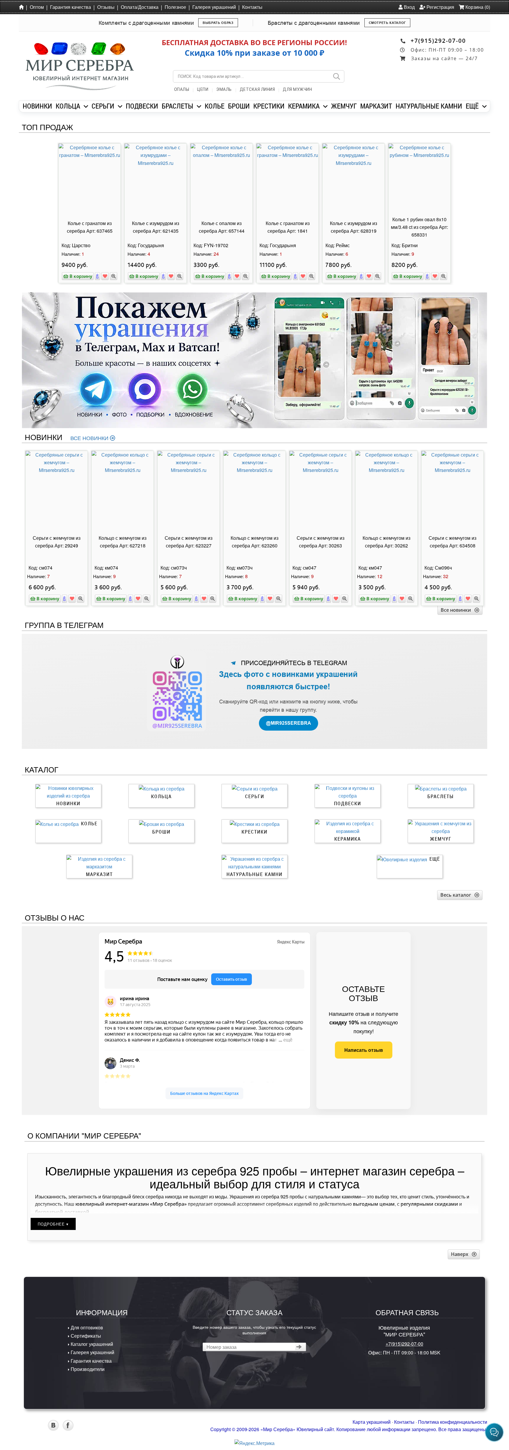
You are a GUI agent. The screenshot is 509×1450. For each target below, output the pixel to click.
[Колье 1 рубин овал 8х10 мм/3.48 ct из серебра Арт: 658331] (419, 179)
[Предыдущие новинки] (21, 494)
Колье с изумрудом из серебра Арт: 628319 (353, 227)
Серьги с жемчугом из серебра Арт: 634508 (452, 541)
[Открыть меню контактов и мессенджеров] (494, 1432)
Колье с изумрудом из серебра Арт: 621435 (155, 227)
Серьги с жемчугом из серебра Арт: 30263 (320, 541)
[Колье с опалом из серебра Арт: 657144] (221, 179)
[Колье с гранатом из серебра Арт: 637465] (89, 179)
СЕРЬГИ (103, 106)
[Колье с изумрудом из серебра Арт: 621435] (155, 179)
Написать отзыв (363, 1050)
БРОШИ (239, 106)
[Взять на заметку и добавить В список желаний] (72, 599)
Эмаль (224, 89)
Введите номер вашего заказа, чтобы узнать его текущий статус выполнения (254, 1329)
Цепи (202, 89)
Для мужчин (297, 89)
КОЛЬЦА (68, 106)
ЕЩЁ (472, 106)
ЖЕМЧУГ (344, 106)
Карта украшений (372, 1421)
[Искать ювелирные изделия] (336, 76)
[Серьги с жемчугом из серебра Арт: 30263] (320, 486)
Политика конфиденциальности (452, 1421)
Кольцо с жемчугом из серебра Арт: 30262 (386, 541)
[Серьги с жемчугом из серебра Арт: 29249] (56, 486)
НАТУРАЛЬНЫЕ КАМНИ (429, 106)
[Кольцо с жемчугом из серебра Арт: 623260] (254, 486)
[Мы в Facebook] (68, 1429)
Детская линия (257, 89)
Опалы (181, 89)
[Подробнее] (97, 276)
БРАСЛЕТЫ (177, 106)
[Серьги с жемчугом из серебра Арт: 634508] (452, 486)
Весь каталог (457, 895)
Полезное (175, 7)
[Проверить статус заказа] (299, 1347)
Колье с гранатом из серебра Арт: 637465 (90, 227)
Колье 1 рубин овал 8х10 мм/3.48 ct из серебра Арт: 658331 (419, 227)
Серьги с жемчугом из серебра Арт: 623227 (188, 541)
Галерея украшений (214, 7)
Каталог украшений (91, 1344)
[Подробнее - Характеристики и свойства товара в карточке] (64, 599)
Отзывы (106, 7)
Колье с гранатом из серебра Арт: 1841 (288, 227)
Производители (87, 1369)
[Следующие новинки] (488, 494)
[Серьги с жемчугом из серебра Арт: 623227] (188, 486)
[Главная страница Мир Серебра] (22, 6)
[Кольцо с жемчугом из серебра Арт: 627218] (122, 486)
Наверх (461, 1254)
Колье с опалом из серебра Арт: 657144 (221, 227)
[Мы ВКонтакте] (53, 1429)
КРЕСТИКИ (269, 106)
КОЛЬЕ (214, 106)
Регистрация (439, 7)
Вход (409, 7)
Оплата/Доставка (139, 7)
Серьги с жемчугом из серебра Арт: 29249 (56, 541)
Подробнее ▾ (53, 1224)
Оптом (37, 7)
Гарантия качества (70, 7)
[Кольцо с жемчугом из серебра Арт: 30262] (386, 486)
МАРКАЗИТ (376, 106)
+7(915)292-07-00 (438, 41)
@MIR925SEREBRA (288, 723)
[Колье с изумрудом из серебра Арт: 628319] (353, 179)
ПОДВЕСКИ (142, 106)
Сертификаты (85, 1335)
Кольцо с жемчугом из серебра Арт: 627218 (122, 541)
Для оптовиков (86, 1327)
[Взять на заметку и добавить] (105, 276)
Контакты (252, 7)
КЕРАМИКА (304, 106)
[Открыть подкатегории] (86, 106)
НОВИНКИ (37, 106)
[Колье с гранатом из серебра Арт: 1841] (287, 179)
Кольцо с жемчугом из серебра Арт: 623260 (254, 541)
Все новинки (90, 438)
